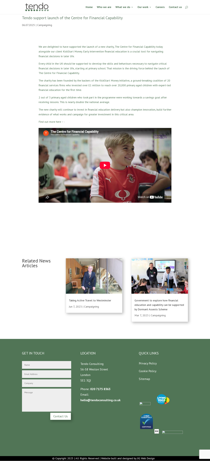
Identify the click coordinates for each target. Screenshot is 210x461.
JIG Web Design (146, 458)
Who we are (104, 7)
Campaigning (44, 25)
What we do (122, 7)
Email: (84, 395)
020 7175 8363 (99, 389)
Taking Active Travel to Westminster (90, 300)
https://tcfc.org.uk (75, 121)
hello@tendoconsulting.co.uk (100, 400)
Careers (160, 7)
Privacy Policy (148, 363)
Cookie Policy (147, 371)
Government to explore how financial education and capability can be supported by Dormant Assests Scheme (159, 305)
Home (89, 7)
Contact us (175, 7)
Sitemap (144, 379)
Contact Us (60, 416)
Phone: (84, 389)
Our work (142, 7)
